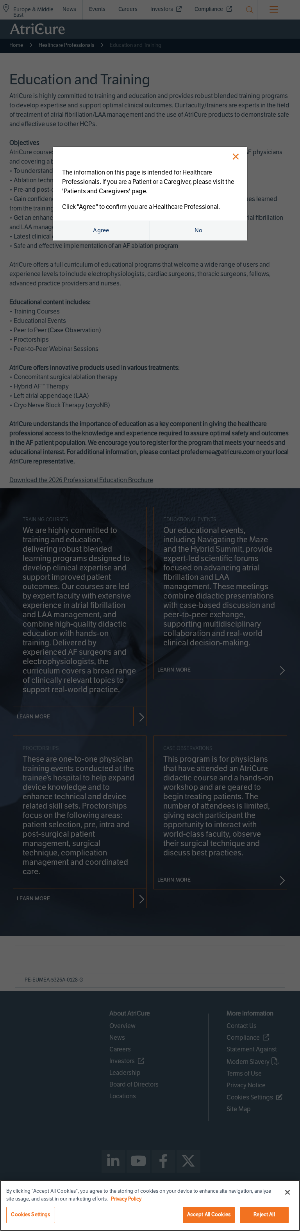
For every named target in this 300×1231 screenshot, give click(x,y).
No (199, 230)
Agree (101, 230)
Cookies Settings (30, 1214)
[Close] (287, 1192)
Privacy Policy (126, 1199)
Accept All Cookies (208, 1214)
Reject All (264, 1214)
